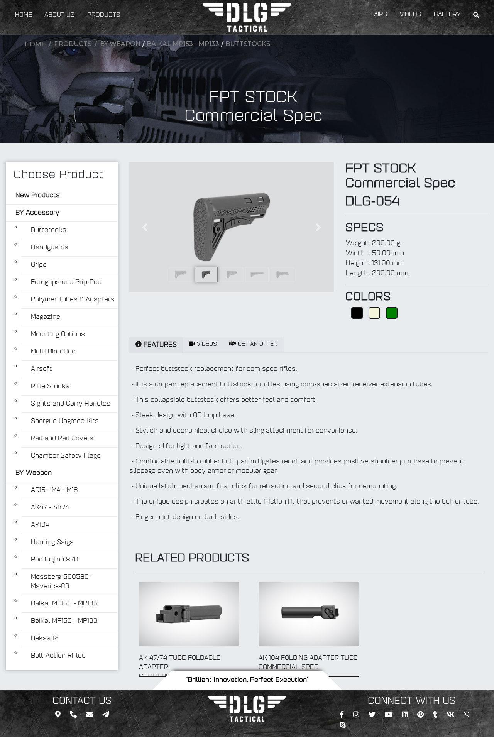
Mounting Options (58, 334)
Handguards (49, 248)
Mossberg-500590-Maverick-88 (61, 582)
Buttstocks (247, 43)
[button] (144, 227)
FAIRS (378, 15)
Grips (39, 265)
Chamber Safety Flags (66, 456)
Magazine (45, 317)
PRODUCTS (103, 15)
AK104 (40, 525)
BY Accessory (37, 213)
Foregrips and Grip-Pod (66, 282)
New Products (37, 196)
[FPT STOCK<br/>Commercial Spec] (231, 227)
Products (72, 43)
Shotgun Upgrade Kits (65, 421)
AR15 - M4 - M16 (54, 490)
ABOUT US (59, 15)
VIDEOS (410, 15)
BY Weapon (120, 43)
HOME (23, 15)
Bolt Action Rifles (58, 656)
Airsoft (41, 369)
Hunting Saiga (52, 542)
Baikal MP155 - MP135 (64, 604)
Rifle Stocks (50, 387)
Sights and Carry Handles (70, 404)
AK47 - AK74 (50, 508)
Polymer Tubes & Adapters (72, 300)
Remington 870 (54, 560)
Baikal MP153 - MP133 (183, 43)
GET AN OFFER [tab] (256, 344)
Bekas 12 (45, 639)
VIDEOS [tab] (206, 344)
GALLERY (447, 15)
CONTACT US (82, 701)
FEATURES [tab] (159, 345)
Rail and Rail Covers (62, 439)
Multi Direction (53, 352)
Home (35, 44)
